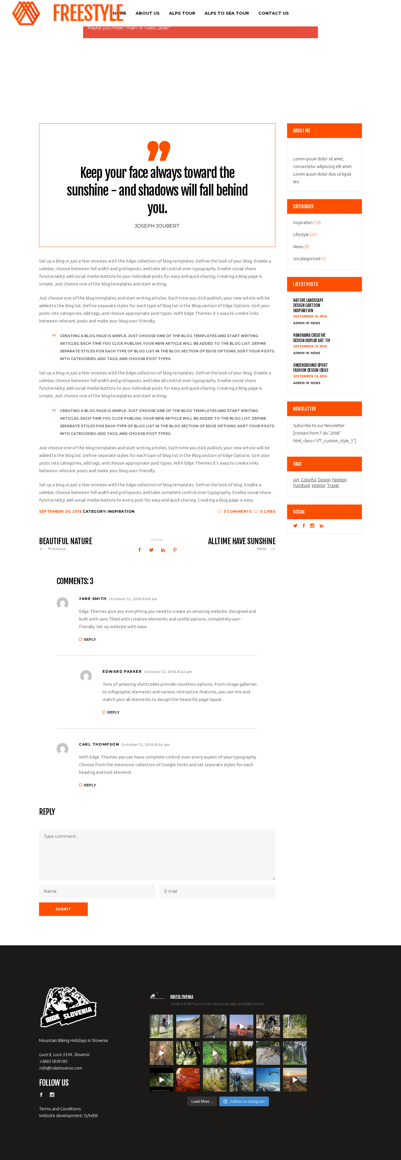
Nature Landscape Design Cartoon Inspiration (308, 305)
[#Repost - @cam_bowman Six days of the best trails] (215, 1026)
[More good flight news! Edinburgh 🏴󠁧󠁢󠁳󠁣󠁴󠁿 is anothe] (161, 1026)
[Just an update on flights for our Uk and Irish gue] (268, 1080)
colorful (308, 480)
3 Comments (238, 511)
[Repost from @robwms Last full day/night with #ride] (188, 1080)
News (298, 246)
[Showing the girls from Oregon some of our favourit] (295, 1026)
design (324, 480)
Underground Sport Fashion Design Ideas (310, 368)
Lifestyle (301, 234)
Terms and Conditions (60, 1108)
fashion (339, 480)
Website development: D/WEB (68, 1115)
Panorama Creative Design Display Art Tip (311, 338)
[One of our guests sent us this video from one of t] (215, 1053)
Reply (90, 639)
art (296, 480)
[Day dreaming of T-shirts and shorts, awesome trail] (188, 1053)
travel (333, 485)
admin (299, 323)
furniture (301, 485)
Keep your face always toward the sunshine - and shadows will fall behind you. (157, 190)
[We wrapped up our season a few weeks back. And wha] (188, 1026)
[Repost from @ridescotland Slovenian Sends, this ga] (241, 1053)
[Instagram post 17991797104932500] (161, 1080)
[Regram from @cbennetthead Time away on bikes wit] (295, 1053)
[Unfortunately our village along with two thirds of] (268, 1053)
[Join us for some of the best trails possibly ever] (295, 1080)
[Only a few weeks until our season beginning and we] (241, 1080)
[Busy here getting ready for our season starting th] (215, 1080)
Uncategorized (306, 258)
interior (319, 485)
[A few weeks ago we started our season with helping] (268, 1026)
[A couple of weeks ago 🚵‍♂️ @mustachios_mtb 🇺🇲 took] (241, 1026)
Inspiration (121, 511)
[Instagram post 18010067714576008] (161, 1053)
